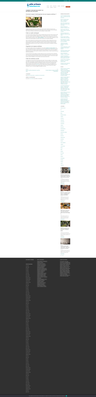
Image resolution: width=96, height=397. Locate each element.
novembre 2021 (28, 351)
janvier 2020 (27, 384)
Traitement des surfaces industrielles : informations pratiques (64, 44)
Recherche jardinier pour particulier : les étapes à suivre (65, 27)
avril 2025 (27, 289)
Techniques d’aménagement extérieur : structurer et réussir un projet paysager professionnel (65, 57)
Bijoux (61, 113)
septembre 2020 (28, 372)
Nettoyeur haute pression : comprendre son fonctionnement (35, 75)
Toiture (62, 163)
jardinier (39, 275)
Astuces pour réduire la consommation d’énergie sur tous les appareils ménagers (65, 74)
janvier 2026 (27, 276)
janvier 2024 (27, 312)
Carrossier (62, 118)
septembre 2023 (28, 318)
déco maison (39, 268)
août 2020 (27, 373)
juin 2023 (27, 322)
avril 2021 (27, 361)
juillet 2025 (27, 285)
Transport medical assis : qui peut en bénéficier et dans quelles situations (65, 47)
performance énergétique (41, 279)
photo (45, 279)
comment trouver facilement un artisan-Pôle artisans (34, 11)
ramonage (44, 282)
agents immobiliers (40, 261)
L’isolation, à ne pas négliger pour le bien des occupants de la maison (65, 83)
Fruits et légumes (63, 142)
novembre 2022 (28, 333)
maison (44, 275)
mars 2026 (27, 273)
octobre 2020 (28, 370)
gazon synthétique (41, 37)
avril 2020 (27, 379)
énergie (45, 286)
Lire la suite (62, 183)
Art (61, 109)
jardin (44, 274)
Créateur (62, 125)
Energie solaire (63, 137)
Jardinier (62, 144)
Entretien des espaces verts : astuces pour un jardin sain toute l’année (65, 34)
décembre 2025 (28, 277)
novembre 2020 (28, 369)
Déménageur (62, 130)
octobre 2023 (28, 316)
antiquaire (39, 262)
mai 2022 (27, 342)
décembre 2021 (28, 349)
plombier (42, 281)
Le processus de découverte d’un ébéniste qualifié (65, 102)
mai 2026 (27, 270)
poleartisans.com (40, 0)
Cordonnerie (62, 123)
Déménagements (63, 128)
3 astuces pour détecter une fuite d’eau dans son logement (65, 96)
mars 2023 (27, 327)
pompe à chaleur (40, 282)
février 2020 (27, 382)
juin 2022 (27, 340)
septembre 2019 (28, 388)
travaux (38, 286)
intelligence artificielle (40, 273)
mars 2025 (27, 291)
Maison (62, 147)
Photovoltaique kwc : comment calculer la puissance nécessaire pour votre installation (65, 40)
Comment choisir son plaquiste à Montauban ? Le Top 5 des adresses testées (65, 60)
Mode (61, 149)
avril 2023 (27, 325)
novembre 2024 (28, 297)
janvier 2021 (27, 366)
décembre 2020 (28, 367)
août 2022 (27, 337)
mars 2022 (27, 345)
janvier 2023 (27, 330)
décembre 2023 (28, 313)
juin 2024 (27, 304)
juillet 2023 (27, 321)
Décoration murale (44, 268)
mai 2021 (27, 360)
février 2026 (27, 274)
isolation (45, 273)
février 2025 (27, 292)
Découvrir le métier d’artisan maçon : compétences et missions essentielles (65, 20)
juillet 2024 (27, 303)
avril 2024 (27, 307)
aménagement (45, 261)
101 (62, 255)
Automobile (62, 111)
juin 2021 (27, 358)
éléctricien (41, 286)
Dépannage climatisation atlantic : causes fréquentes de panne (65, 51)
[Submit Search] (69, 1)
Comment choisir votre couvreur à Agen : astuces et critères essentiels (65, 89)
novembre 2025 (28, 279)
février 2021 (27, 364)
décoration (37, 64)
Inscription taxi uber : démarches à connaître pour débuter (65, 64)
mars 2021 (27, 363)
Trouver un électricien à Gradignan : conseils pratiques (65, 54)
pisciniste (43, 280)
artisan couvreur (40, 263)
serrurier (44, 285)
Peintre (62, 154)
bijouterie (44, 263)
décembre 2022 (28, 331)
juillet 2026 (27, 267)
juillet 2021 (27, 357)
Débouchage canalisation (41, 267)
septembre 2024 (28, 300)
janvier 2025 (27, 294)
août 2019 (27, 390)
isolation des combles (40, 274)
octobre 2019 (28, 387)
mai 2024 (27, 306)
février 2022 (27, 346)
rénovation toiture (40, 285)
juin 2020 (27, 376)
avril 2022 (27, 343)
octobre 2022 (28, 334)
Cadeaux (62, 116)
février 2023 (27, 328)
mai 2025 (27, 288)
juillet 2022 (27, 339)
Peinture (62, 156)
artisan (42, 262)
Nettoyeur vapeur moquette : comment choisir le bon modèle (65, 37)
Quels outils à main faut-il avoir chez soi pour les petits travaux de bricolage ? (65, 24)
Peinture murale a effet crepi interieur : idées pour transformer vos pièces (65, 30)
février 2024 (27, 310)
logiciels (42, 275)
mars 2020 (27, 381)
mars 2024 (27, 309)
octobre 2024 (28, 298)
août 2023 (27, 319)
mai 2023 (27, 324)
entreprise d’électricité (43, 269)
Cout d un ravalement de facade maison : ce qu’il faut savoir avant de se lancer (65, 16)
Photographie (62, 158)
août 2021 (27, 355)
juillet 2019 (27, 391)
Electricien (62, 135)
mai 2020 (27, 378)
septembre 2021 (28, 354)
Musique (62, 151)
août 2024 (27, 301)
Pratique (62, 161)
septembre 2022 (28, 336)
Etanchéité (62, 139)
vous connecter (31, 78)
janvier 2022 (27, 348)
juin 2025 (27, 286)
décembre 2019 (28, 385)
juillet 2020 (27, 375)
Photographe (39, 280)
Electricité (39, 269)
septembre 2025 (28, 282)
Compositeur (62, 121)
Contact (68, 6)
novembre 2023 (28, 315)
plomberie (39, 281)
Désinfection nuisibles (64, 132)
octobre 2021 (28, 352)
